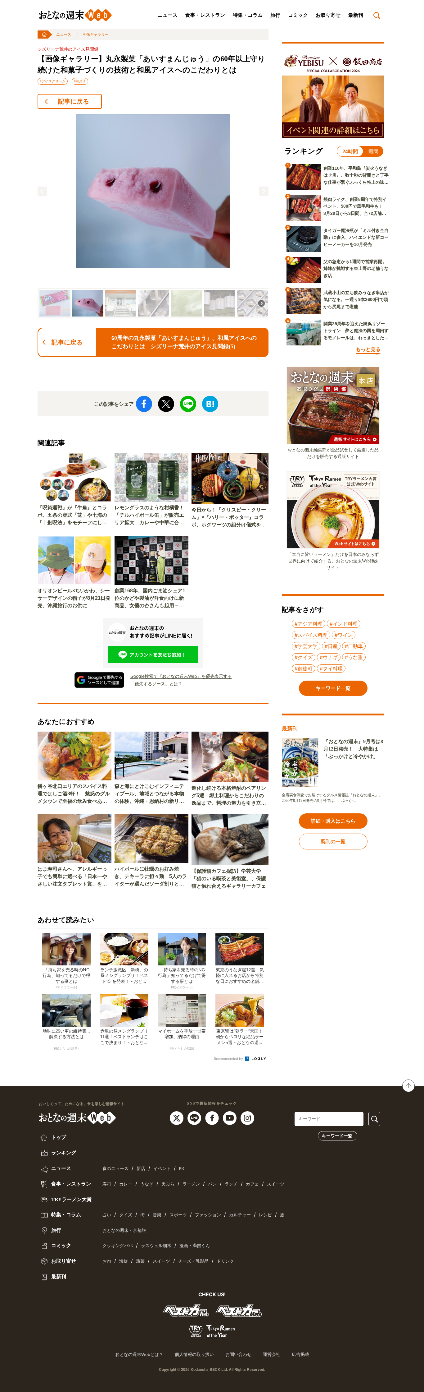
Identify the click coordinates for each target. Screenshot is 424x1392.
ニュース (168, 15)
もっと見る (368, 349)
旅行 (275, 15)
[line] (195, 1118)
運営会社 (271, 1354)
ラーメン (191, 1184)
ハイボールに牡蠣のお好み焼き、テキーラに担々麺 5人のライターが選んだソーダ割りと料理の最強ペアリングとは (151, 877)
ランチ (231, 1184)
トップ (58, 1137)
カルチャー (240, 1215)
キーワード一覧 (337, 1135)
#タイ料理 (331, 668)
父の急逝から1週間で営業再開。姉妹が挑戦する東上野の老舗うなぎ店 (356, 268)
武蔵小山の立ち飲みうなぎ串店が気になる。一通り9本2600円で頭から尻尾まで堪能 (356, 299)
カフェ (252, 1184)
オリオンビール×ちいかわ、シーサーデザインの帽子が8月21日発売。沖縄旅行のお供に (74, 598)
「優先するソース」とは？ (156, 683)
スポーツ (178, 1215)
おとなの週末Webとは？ (139, 1354)
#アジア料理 (309, 624)
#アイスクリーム (52, 81)
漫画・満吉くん (194, 1245)
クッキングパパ (117, 1245)
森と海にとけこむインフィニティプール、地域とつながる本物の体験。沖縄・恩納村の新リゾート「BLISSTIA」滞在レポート (151, 794)
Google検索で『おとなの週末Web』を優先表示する (181, 676)
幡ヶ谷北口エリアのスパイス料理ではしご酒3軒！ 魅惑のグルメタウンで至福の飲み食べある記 (74, 794)
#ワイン (344, 635)
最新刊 (355, 15)
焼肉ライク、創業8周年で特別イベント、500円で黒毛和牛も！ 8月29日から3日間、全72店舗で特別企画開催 (355, 207)
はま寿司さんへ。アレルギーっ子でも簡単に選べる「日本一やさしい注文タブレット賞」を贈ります (72, 877)
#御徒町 (304, 668)
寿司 (106, 1184)
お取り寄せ (328, 15)
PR (181, 1168)
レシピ (265, 1215)
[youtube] (230, 1118)
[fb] (213, 1118)
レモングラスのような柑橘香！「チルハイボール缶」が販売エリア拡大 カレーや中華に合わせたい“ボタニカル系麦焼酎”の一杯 (149, 515)
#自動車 (354, 646)
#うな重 (354, 657)
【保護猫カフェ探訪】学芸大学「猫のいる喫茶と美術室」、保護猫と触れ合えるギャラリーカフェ (229, 878)
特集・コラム (248, 15)
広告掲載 (300, 1354)
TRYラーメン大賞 (71, 1199)
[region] (153, 216)
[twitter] (177, 1118)
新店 (141, 1168)
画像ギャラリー (96, 34)
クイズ (125, 1215)
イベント (162, 1168)
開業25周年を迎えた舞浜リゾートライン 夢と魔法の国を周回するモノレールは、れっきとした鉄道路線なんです (356, 331)
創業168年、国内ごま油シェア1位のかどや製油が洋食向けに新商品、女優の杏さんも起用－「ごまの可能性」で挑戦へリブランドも (150, 598)
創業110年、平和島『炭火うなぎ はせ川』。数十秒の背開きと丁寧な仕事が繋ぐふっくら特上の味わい (356, 176)
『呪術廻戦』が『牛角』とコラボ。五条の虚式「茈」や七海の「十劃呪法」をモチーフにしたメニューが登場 (72, 515)
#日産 (331, 646)
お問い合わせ (238, 1354)
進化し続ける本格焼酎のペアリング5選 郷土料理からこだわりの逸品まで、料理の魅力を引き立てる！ (229, 796)
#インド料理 (344, 624)
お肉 (106, 1261)
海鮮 (123, 1261)
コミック (298, 15)
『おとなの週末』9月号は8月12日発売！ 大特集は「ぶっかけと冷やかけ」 (353, 749)
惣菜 (140, 1261)
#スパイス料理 (311, 635)
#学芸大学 (306, 646)
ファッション (208, 1215)
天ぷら (167, 1184)
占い (106, 1215)
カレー (125, 1184)
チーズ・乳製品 (193, 1261)
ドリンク (225, 1261)
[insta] (247, 1118)
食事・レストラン (205, 15)
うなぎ (146, 1184)
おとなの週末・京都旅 (124, 1230)
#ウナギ (329, 657)
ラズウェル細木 (156, 1245)
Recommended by (229, 1059)
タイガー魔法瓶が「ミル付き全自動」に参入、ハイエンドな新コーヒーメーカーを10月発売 (356, 237)
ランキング (63, 1152)
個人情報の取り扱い (194, 1354)
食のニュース (115, 1168)
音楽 (157, 1215)
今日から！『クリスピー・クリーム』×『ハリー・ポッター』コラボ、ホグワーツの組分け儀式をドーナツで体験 (229, 518)
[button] (42, 191)
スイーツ (275, 1184)
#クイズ (304, 657)
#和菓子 (80, 81)
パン (212, 1184)
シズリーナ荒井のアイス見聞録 (68, 49)
